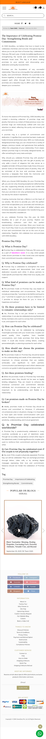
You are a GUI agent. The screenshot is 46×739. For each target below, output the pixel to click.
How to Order (23, 658)
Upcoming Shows (23, 611)
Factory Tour (23, 604)
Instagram (33, 578)
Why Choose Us (23, 606)
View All (23, 493)
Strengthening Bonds (11, 483)
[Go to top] (40, 726)
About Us (23, 601)
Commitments (26, 483)
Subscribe (23, 688)
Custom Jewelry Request (23, 614)
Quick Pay (23, 663)
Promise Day (8, 479)
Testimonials (23, 640)
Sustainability (23, 642)
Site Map (23, 609)
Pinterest (33, 582)
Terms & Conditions (23, 632)
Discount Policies (23, 630)
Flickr (33, 591)
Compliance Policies (23, 644)
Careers (23, 618)
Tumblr (33, 587)
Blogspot (16, 591)
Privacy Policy (23, 635)
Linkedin (16, 587)
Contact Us (23, 653)
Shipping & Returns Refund (23, 665)
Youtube (16, 582)
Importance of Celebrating (25, 479)
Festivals (21, 28)
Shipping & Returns (23, 661)
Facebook (16, 578)
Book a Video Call (23, 621)
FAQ (23, 656)
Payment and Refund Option (23, 637)
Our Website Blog (23, 616)
